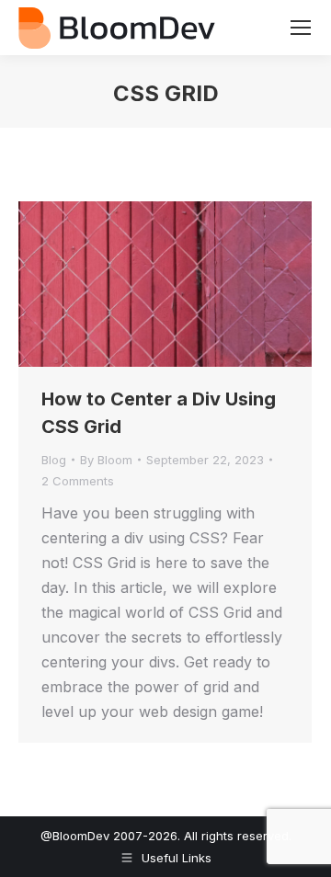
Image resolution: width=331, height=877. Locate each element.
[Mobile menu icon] (301, 28)
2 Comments (77, 480)
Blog (53, 459)
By (106, 459)
